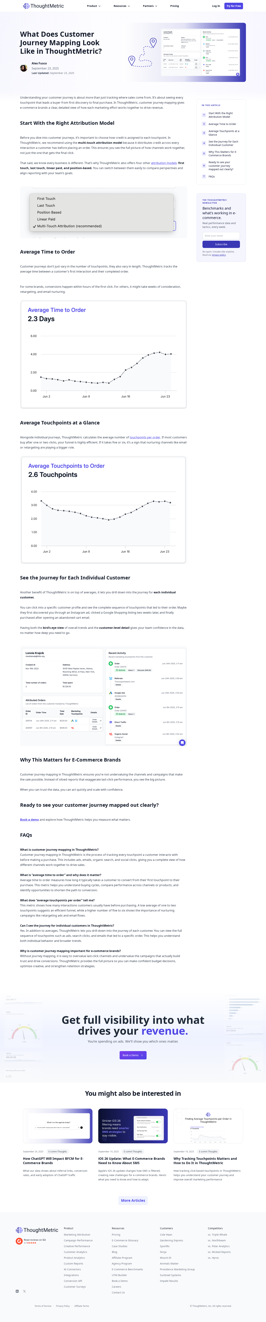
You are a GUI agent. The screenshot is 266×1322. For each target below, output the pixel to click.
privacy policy (219, 254)
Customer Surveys (75, 1286)
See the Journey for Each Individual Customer (220, 143)
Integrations (71, 1275)
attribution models (164, 163)
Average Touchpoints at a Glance (221, 133)
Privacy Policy (63, 1306)
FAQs (209, 176)
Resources (120, 6)
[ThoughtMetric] (37, 1230)
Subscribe (221, 244)
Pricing (174, 6)
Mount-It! (165, 1257)
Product (92, 6)
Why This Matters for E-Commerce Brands (220, 153)
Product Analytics (74, 1257)
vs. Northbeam (217, 1240)
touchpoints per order (145, 437)
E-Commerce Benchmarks (127, 1269)
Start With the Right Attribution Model (218, 115)
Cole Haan (166, 1234)
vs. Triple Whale (217, 1234)
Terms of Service (43, 1306)
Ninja (163, 1252)
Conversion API (73, 1281)
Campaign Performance (78, 1240)
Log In (216, 6)
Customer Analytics (75, 1252)
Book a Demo (130, 1055)
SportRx (164, 1246)
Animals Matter (169, 1263)
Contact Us (118, 1292)
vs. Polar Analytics (219, 1246)
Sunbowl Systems (170, 1275)
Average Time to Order (220, 124)
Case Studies (119, 1246)
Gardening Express (171, 1240)
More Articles (133, 1200)
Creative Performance (77, 1246)
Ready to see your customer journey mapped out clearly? (218, 165)
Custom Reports (73, 1263)
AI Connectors (72, 1269)
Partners (148, 6)
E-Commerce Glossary (125, 1240)
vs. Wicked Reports (219, 1252)
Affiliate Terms (81, 1306)
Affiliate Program (122, 1257)
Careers (116, 1286)
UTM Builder (119, 1275)
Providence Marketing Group (177, 1269)
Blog (114, 1252)
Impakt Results (169, 1281)
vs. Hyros (213, 1257)
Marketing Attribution (77, 1234)
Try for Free (234, 6)
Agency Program (122, 1263)
